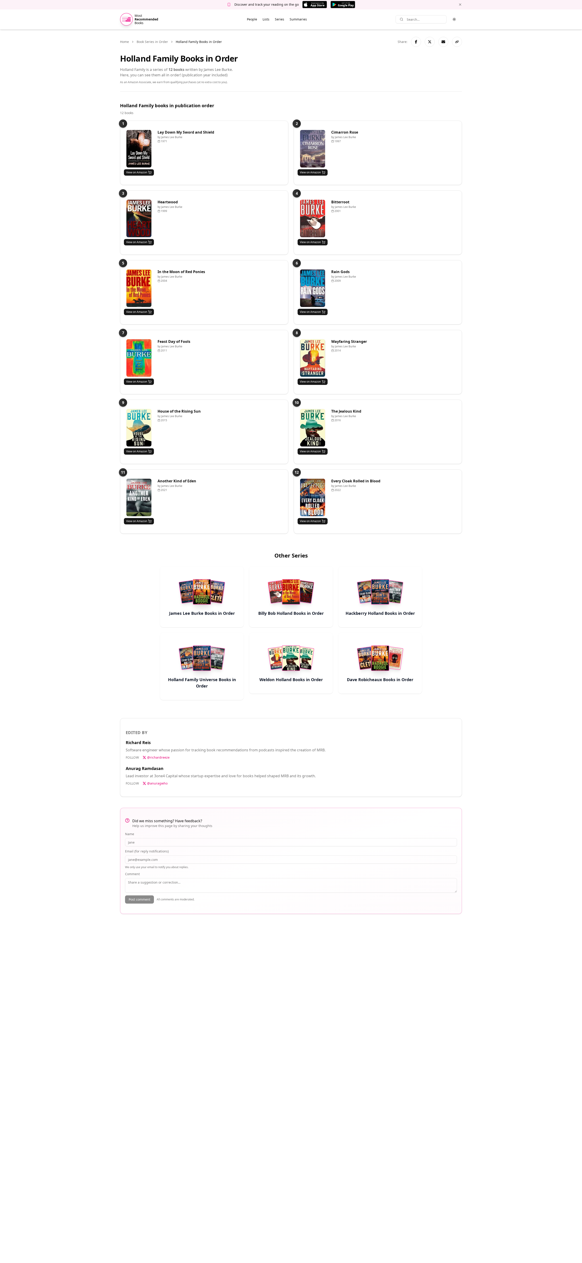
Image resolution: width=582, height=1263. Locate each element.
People (252, 19)
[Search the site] (401, 19)
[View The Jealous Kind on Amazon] (312, 427)
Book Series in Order (152, 42)
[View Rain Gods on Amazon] (312, 288)
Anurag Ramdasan (144, 768)
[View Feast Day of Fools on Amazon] (138, 358)
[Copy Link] (457, 42)
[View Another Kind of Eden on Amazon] (138, 497)
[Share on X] (430, 42)
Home (124, 42)
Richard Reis (138, 742)
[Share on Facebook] (416, 42)
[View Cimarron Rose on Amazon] (312, 148)
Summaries (298, 19)
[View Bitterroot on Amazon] (312, 218)
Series (279, 19)
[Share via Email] (443, 42)
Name (129, 834)
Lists (266, 19)
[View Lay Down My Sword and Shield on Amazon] (138, 148)
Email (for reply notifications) (147, 851)
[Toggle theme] (454, 19)
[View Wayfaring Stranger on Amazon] (312, 358)
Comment (132, 874)
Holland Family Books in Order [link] (199, 42)
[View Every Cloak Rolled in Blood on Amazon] (312, 497)
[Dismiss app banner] (460, 4)
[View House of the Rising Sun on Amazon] (138, 427)
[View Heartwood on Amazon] (138, 218)
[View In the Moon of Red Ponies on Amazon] (138, 288)
